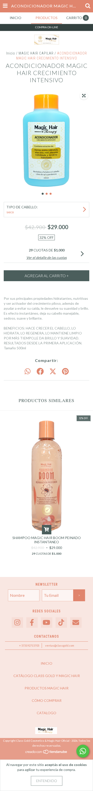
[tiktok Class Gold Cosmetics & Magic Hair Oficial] (61, 622)
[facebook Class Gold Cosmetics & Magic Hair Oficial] (32, 622)
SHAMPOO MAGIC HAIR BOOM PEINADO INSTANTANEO (46, 540)
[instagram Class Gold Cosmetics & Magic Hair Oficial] (17, 622)
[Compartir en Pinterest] (65, 371)
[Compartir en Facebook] (40, 371)
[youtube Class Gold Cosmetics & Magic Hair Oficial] (46, 622)
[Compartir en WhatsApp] (27, 371)
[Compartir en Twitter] (52, 371)
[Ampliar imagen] (84, 96)
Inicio (10, 53)
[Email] (76, 622)
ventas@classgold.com (59, 645)
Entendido (46, 781)
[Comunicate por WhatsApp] (82, 751)
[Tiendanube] (46, 753)
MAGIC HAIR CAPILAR (36, 53)
